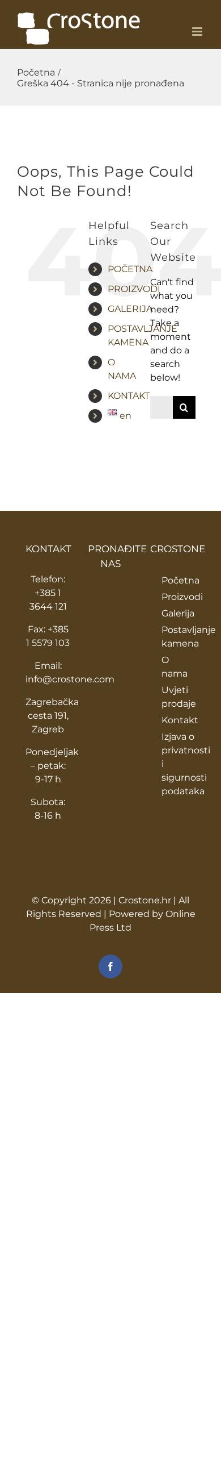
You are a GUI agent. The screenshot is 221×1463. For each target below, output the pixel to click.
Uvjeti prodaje (179, 697)
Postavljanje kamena (179, 636)
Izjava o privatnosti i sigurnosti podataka (179, 764)
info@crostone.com (70, 679)
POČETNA (130, 269)
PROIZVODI (134, 289)
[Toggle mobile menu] (198, 31)
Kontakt (179, 720)
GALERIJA (130, 308)
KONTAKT (129, 395)
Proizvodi (179, 596)
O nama (175, 667)
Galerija (178, 613)
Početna (179, 580)
